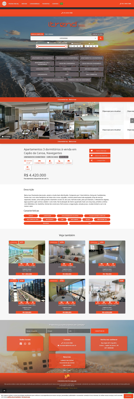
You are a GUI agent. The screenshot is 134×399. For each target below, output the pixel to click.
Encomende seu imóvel (67, 363)
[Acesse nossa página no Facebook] (21, 343)
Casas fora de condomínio (91, 63)
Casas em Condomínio (67, 63)
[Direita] (132, 120)
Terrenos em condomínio (55, 80)
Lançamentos (42, 74)
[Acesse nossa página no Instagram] (29, 343)
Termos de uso (73, 388)
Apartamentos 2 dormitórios (67, 58)
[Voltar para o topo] (4, 391)
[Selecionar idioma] (62, 3)
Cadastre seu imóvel (67, 360)
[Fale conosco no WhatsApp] (25, 343)
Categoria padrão (42, 69)
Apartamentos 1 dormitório (42, 58)
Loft (67, 74)
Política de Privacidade (62, 388)
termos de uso (26, 397)
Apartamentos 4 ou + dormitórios (42, 63)
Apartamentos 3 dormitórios (91, 58)
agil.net (73, 381)
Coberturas (67, 69)
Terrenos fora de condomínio (79, 80)
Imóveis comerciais (91, 69)
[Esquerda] (2, 120)
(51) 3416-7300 (67, 13)
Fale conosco (67, 365)
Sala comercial (91, 74)
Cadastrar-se (99, 331)
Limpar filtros (97, 34)
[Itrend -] (67, 24)
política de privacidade (14, 397)
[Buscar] (100, 38)
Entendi (128, 396)
